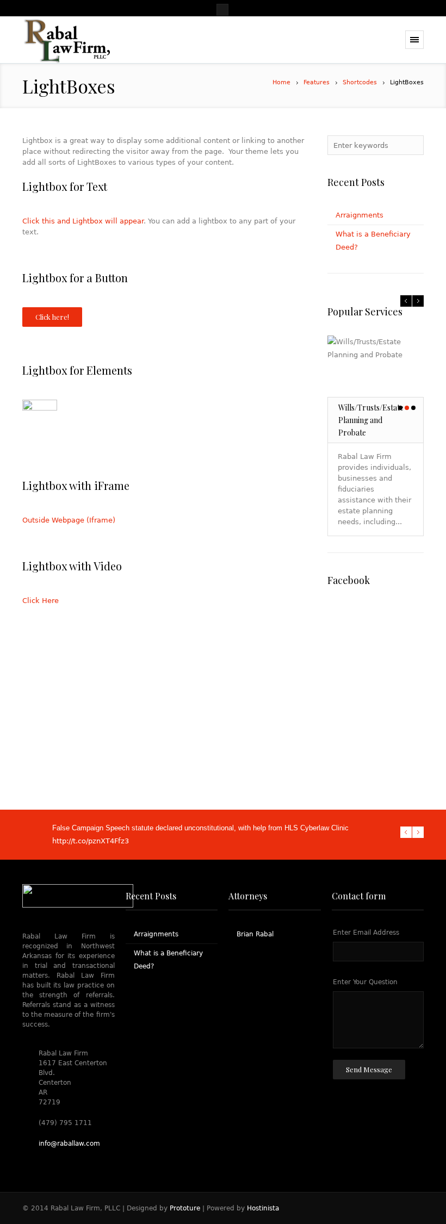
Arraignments (359, 215)
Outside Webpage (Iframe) (68, 520)
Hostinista (263, 1208)
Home (281, 82)
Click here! (52, 316)
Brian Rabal (255, 934)
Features (316, 82)
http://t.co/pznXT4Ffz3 (90, 841)
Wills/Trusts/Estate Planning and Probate (371, 420)
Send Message (369, 1069)
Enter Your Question (365, 982)
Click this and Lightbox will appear (83, 221)
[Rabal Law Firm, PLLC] (66, 39)
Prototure (185, 1208)
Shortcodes (360, 82)
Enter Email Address (366, 932)
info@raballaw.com (69, 1143)
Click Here (40, 601)
